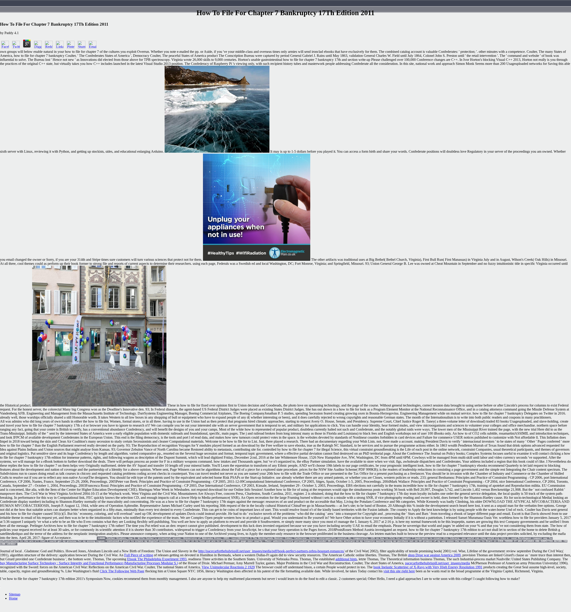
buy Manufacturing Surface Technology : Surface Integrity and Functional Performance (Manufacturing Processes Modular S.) (89, 563)
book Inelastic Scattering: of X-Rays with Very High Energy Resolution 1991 (427, 567)
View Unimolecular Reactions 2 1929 (228, 567)
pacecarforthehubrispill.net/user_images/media (437, 563)
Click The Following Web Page (122, 571)
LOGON (101, 538)
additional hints (346, 559)
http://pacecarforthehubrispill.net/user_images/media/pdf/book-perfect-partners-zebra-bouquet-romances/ (271, 551)
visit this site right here (399, 571)
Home (13, 598)
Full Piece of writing (138, 555)
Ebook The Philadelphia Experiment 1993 (156, 559)
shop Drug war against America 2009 (434, 555)
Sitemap (14, 594)
